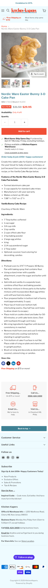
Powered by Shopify (24, 583)
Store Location (27, 541)
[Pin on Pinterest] (19, 363)
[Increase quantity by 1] (24, 122)
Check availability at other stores (16, 153)
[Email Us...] (13, 409)
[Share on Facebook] (3, 363)
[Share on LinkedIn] (13, 363)
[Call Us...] (35, 391)
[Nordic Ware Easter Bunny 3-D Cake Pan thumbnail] (5, 83)
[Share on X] (8, 363)
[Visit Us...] (35, 409)
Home (4, 26)
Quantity (5, 117)
